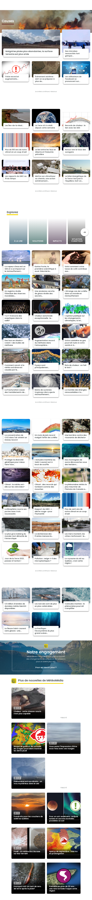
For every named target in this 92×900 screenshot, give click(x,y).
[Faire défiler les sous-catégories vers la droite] (85, 232)
